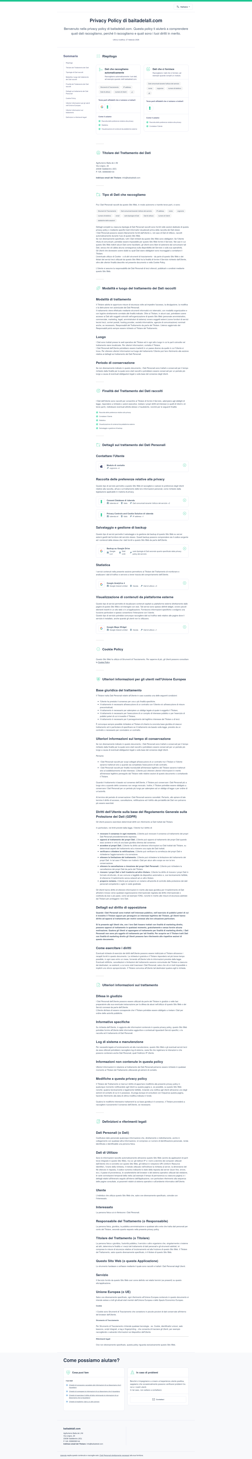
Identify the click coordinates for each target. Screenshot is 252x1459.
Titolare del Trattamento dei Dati (77, 67)
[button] (183, 7)
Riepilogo (69, 63)
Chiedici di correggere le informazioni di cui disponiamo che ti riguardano (94, 1391)
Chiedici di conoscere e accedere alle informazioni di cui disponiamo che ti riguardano (95, 1386)
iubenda (63, 1455)
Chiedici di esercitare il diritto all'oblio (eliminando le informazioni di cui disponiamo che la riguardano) (93, 1396)
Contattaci (160, 1399)
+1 (132, 92)
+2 (149, 93)
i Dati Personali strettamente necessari (114, 1455)
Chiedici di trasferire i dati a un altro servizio (84, 1401)
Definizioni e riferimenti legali (76, 117)
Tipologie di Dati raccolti (74, 72)
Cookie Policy (71, 98)
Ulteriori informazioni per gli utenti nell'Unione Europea (78, 104)
